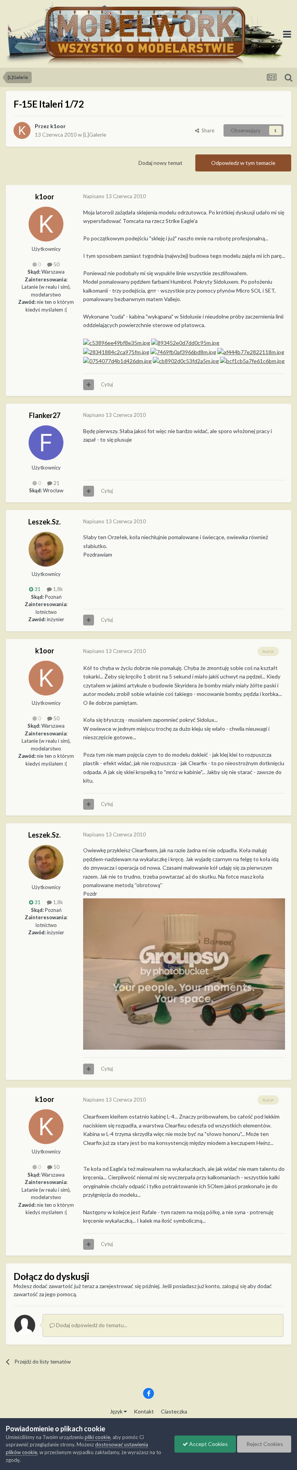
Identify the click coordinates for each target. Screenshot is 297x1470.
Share (206, 130)
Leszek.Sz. (44, 521)
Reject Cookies (264, 1444)
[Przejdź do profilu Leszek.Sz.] (46, 549)
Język (117, 1411)
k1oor (58, 126)
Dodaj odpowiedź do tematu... (91, 1325)
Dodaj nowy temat (160, 162)
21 (56, 483)
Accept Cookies (208, 1444)
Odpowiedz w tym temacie (243, 162)
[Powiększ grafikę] (184, 973)
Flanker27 (44, 415)
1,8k (57, 589)
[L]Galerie (94, 134)
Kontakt (144, 1411)
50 (56, 264)
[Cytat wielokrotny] (88, 384)
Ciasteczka (174, 1411)
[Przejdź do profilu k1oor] (22, 130)
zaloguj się (234, 1286)
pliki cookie (97, 1437)
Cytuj (107, 384)
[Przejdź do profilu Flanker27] (46, 442)
